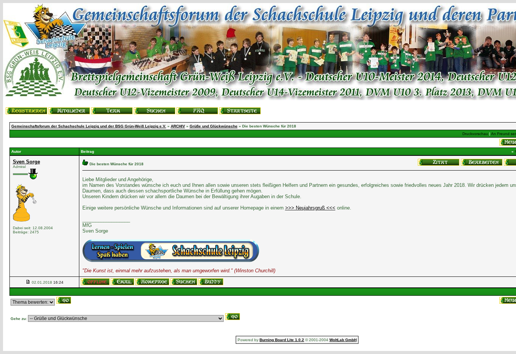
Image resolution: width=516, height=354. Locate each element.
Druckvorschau (475, 134)
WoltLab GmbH (343, 340)
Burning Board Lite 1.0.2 (282, 340)
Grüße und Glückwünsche (214, 126)
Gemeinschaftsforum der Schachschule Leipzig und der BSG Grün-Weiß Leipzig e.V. (88, 126)
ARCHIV (178, 126)
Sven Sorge (26, 162)
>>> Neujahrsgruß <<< (310, 208)
